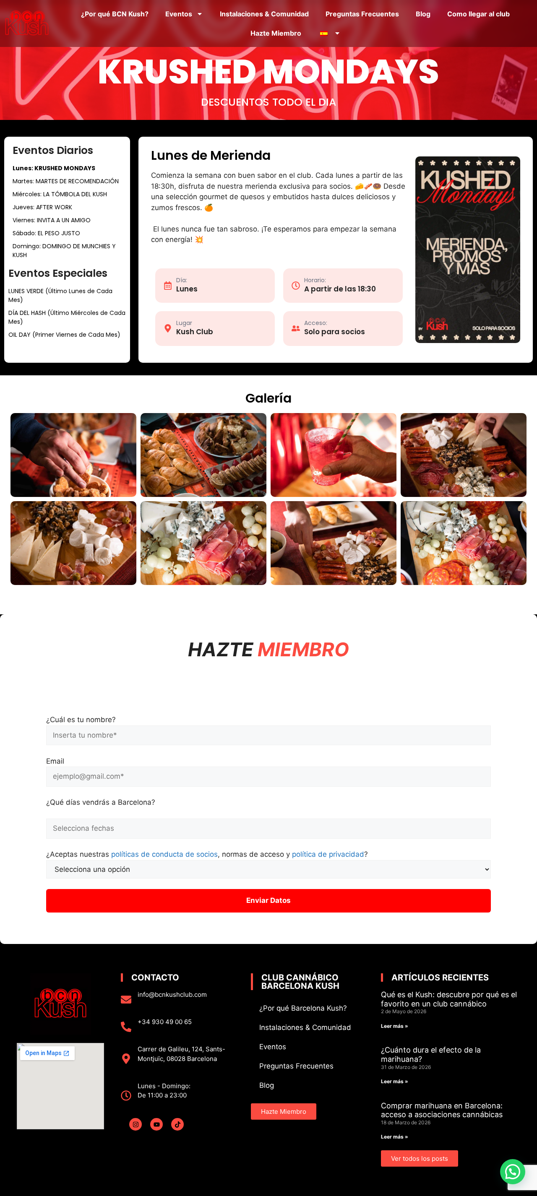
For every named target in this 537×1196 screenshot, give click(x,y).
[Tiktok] (177, 1124)
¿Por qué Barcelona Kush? (303, 1008)
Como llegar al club (478, 14)
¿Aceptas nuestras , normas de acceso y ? (207, 854)
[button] (512, 1171)
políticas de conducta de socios (164, 854)
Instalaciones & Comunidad (264, 14)
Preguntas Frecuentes (362, 14)
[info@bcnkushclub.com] (126, 999)
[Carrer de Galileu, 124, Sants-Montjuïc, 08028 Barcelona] (126, 1058)
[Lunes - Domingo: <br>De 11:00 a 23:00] (126, 1095)
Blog (423, 14)
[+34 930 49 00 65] (126, 1027)
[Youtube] (156, 1124)
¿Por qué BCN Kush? (115, 14)
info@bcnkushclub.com (172, 994)
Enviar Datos (268, 900)
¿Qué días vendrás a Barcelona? (100, 802)
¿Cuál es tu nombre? (81, 719)
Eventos (178, 14)
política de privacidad (328, 854)
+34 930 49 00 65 (165, 1022)
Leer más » (394, 1026)
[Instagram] (135, 1124)
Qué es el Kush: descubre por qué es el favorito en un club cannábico (449, 999)
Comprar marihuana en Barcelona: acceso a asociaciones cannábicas (442, 1110)
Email (55, 761)
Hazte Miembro (275, 33)
